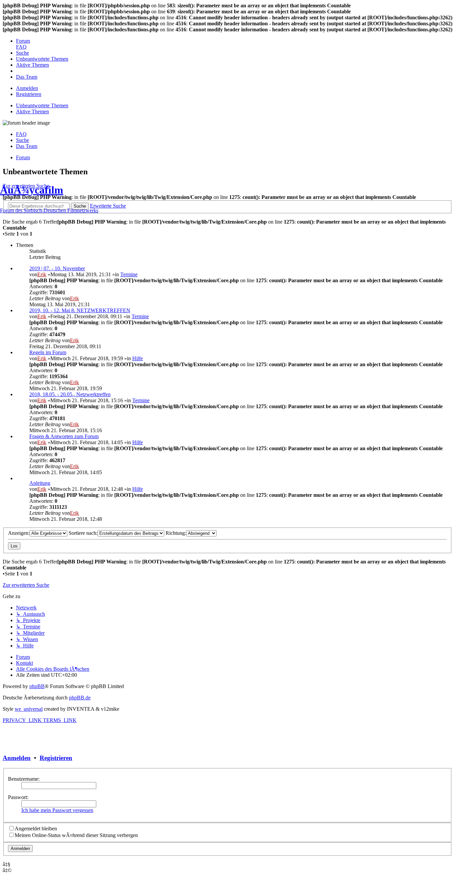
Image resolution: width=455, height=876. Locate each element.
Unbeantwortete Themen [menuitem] (42, 105)
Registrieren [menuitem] (28, 94)
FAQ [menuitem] (21, 134)
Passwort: (18, 797)
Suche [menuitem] (22, 140)
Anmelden (17, 757)
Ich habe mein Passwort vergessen (57, 810)
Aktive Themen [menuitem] (32, 111)
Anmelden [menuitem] (27, 88)
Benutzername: (24, 779)
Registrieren (56, 757)
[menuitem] (23, 41)
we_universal (29, 709)
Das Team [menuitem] (26, 146)
